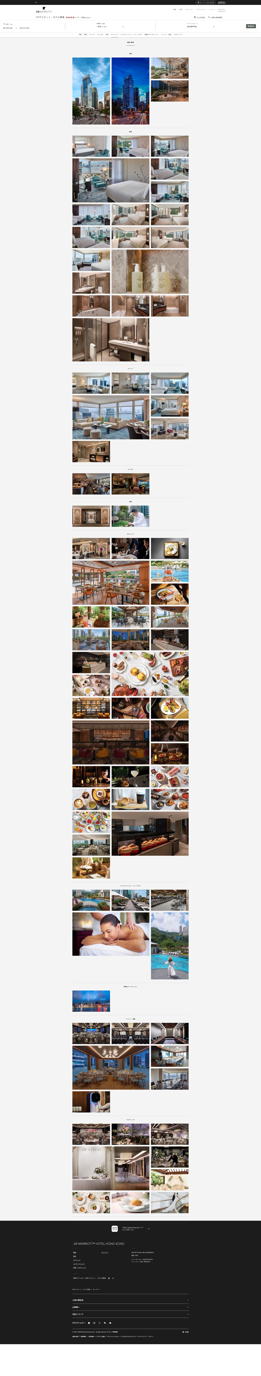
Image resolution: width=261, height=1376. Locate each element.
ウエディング (178, 34)
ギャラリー (221, 9)
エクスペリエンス (79, 1264)
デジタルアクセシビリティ (129, 1336)
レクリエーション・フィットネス (131, 34)
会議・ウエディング (79, 1267)
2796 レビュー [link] (86, 17)
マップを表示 (200, 17)
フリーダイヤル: (142, 1259)
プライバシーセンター (113, 1336)
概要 (174, 9)
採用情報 (83, 1336)
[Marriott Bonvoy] (221, 2)
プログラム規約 (100, 1336)
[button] (206, 2)
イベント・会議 (166, 34)
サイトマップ (142, 1336)
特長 (107, 34)
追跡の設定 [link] (75, 1336)
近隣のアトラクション (151, 34)
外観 (80, 34)
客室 (180, 9)
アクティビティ (201, 9)
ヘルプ (150, 1336)
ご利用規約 (91, 1336)
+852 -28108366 (216, 17)
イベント (212, 9)
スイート (92, 34)
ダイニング (189, 9)
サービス (100, 34)
